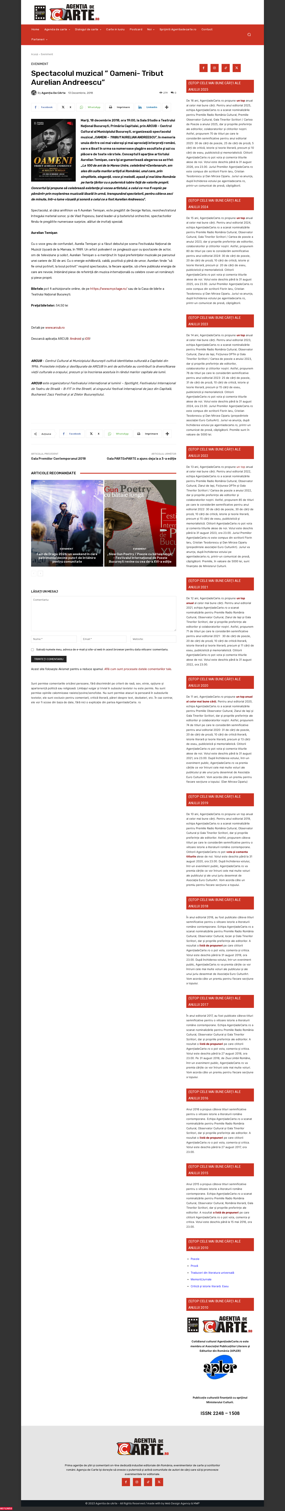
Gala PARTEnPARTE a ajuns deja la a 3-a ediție (141, 458)
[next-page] (40, 573)
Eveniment (47, 54)
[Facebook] (203, 68)
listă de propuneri (211, 945)
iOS (87, 339)
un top (241, 100)
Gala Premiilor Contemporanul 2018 (58, 458)
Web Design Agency (177, 1503)
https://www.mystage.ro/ (108, 289)
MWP (197, 1503)
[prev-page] (33, 573)
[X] (237, 68)
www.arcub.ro (55, 327)
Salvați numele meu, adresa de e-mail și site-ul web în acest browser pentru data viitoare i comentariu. (102, 649)
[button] (249, 34)
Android (75, 339)
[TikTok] (226, 68)
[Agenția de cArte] (34, 92)
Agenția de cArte (54, 93)
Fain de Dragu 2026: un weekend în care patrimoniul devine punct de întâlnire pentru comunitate (67, 557)
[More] (166, 107)
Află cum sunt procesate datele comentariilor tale (137, 669)
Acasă (34, 54)
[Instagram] (215, 68)
